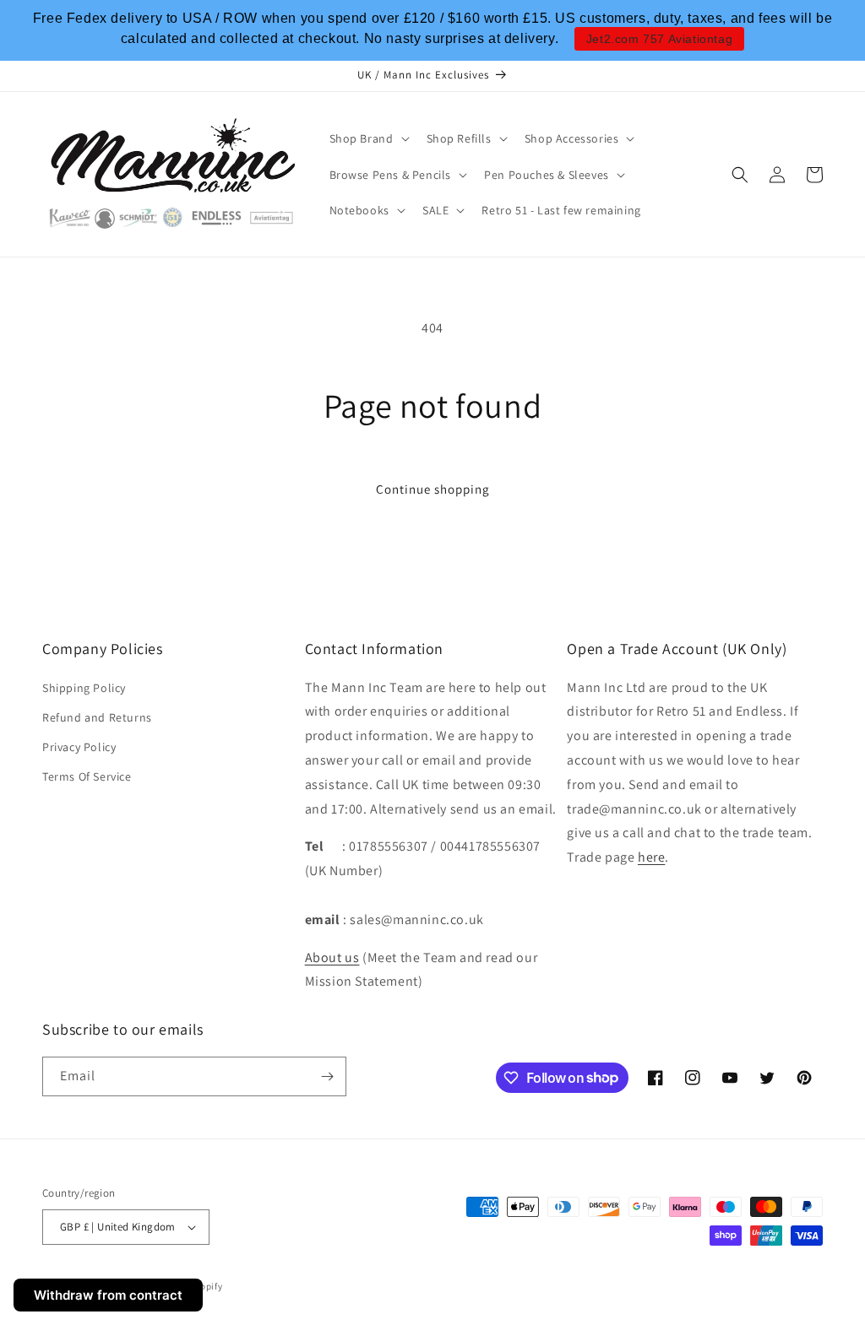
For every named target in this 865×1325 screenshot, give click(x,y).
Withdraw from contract (108, 1295)
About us (332, 957)
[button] (367, 138)
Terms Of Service (87, 776)
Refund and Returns (97, 717)
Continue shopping (433, 489)
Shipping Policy (84, 687)
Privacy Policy (79, 746)
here (651, 857)
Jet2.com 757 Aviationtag (659, 39)
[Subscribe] (326, 1076)
